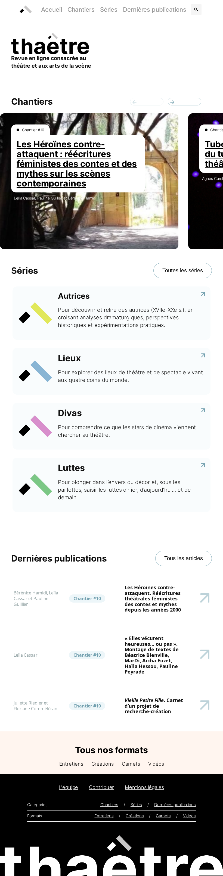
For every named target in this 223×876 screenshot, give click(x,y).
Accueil (51, 9)
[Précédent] (146, 101)
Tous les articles (183, 558)
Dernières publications (154, 9)
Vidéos (156, 764)
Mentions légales (144, 787)
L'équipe (68, 787)
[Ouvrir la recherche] (196, 9)
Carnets (131, 764)
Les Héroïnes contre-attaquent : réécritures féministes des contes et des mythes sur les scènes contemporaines (77, 164)
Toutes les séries (182, 270)
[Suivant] (184, 101)
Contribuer (101, 787)
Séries (108, 9)
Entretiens (71, 764)
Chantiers (81, 9)
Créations (102, 764)
